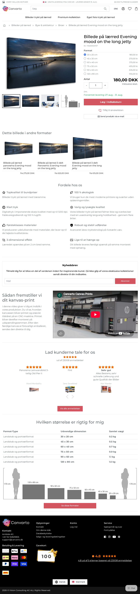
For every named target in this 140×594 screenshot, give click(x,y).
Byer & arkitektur (44, 25)
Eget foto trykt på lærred (101, 17)
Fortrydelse (109, 530)
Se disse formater (70, 505)
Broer (61, 25)
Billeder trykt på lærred (38, 17)
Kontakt (40, 527)
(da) (116, 8)
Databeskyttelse (44, 533)
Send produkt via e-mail (112, 116)
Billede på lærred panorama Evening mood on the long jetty (17, 166)
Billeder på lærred (21, 25)
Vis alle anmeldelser (70, 408)
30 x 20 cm (92, 54)
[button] (11, 101)
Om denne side (43, 530)
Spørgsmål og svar (113, 527)
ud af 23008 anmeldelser (70, 360)
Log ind (73, 527)
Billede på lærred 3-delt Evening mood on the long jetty (87, 166)
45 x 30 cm (92, 58)
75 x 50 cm (92, 66)
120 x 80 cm (92, 74)
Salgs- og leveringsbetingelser (50, 536)
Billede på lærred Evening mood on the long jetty (96, 25)
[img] (70, 357)
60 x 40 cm (92, 62)
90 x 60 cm (92, 70)
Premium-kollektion (69, 17)
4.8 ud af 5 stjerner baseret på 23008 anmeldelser (105, 560)
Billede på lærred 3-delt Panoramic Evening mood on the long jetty (52, 166)
